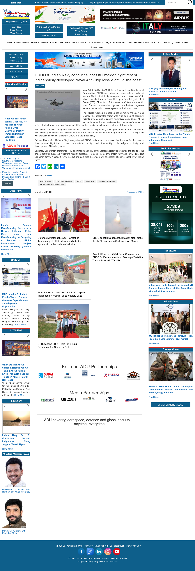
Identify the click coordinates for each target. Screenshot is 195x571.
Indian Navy (90, 181)
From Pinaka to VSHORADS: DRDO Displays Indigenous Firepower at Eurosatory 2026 (62, 294)
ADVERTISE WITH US (103, 546)
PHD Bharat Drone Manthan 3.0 (48, 28)
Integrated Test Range (107, 181)
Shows (44, 42)
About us (60, 546)
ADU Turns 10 (16, 71)
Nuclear (185, 42)
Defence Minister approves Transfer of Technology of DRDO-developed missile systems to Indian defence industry (59, 241)
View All (7, 183)
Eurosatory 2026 (16, 54)
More (101, 47)
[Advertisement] (171, 453)
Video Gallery (16, 33)
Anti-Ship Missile (45, 181)
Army (16, 42)
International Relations (143, 42)
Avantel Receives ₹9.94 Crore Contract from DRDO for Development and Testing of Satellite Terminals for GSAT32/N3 (117, 257)
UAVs (67, 42)
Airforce (33, 42)
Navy (24, 42)
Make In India (78, 42)
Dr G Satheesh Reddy (64, 181)
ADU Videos (16, 76)
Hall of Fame (93, 42)
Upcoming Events (172, 42)
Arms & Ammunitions (122, 42)
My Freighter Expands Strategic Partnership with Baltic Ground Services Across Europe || (119, 2)
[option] (46, 375)
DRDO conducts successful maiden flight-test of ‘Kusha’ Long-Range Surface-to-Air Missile (117, 239)
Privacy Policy (133, 546)
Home (9, 42)
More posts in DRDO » (135, 192)
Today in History (16, 66)
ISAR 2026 (16, 26)
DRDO (159, 42)
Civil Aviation (56, 42)
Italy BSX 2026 (48, 35)
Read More (10, 139)
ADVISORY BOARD (74, 546)
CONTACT (88, 546)
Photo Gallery (16, 30)
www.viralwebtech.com (108, 561)
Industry (106, 42)
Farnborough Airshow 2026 (81, 28)
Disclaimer (119, 546)
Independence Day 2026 (16, 21)
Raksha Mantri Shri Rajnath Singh (52, 184)
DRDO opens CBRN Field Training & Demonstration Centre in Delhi (57, 345)
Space (94, 47)
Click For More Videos (170, 404)
